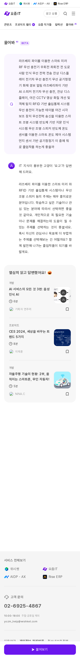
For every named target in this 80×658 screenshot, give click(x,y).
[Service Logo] (12, 13)
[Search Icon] (65, 13)
